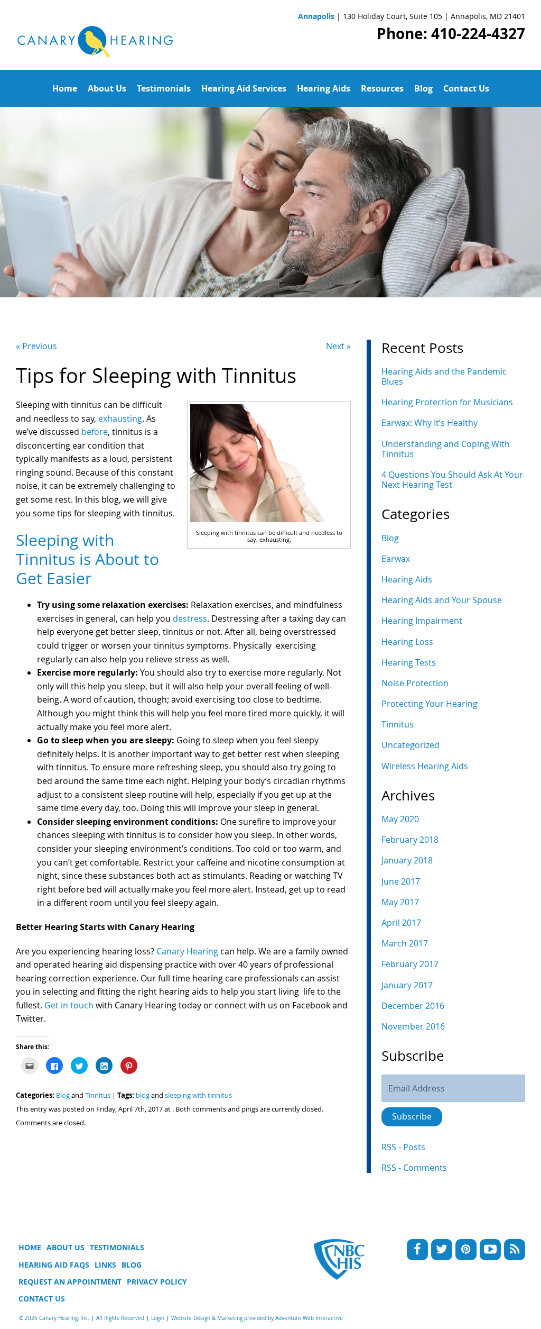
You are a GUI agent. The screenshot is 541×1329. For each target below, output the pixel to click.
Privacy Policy (157, 1282)
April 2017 (401, 923)
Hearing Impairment (421, 620)
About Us (107, 88)
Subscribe (412, 1116)
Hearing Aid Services (243, 88)
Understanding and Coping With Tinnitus (445, 449)
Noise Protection (415, 683)
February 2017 (410, 964)
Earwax (395, 559)
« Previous (36, 346)
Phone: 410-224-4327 (451, 33)
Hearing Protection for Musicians (447, 402)
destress (190, 618)
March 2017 (404, 943)
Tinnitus (97, 1095)
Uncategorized (410, 745)
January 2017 (407, 985)
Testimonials (164, 88)
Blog (423, 88)
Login (157, 1318)
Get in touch (68, 1005)
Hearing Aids (323, 88)
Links (105, 1265)
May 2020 (400, 819)
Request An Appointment (70, 1282)
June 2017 (400, 881)
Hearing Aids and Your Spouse (441, 600)
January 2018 (407, 860)
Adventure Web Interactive (309, 1318)
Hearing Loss (407, 642)
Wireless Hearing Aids (424, 766)
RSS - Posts (403, 1147)
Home (64, 88)
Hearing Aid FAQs (53, 1265)
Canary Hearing (186, 951)
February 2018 (410, 839)
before (94, 432)
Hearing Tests (408, 662)
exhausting (120, 418)
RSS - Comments (414, 1167)
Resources (382, 88)
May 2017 (400, 902)
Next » (338, 346)
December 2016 (412, 1006)
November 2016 (413, 1026)
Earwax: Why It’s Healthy (429, 423)
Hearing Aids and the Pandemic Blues (444, 376)
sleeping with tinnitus (198, 1095)
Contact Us (466, 88)
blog (143, 1095)
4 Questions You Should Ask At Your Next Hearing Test (452, 479)
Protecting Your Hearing (429, 703)
